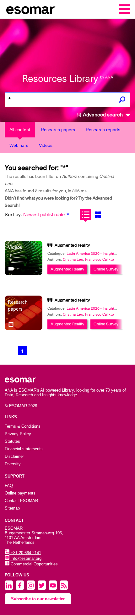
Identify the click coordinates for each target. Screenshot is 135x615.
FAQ (9, 485)
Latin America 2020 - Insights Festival (98, 253)
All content (19, 129)
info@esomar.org (25, 558)
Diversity (13, 464)
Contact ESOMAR (21, 500)
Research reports (103, 129)
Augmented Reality (67, 269)
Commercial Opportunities (33, 564)
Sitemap (12, 508)
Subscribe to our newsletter (38, 598)
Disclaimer (14, 456)
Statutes (12, 441)
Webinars (18, 145)
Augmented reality (72, 245)
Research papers (58, 129)
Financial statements (24, 449)
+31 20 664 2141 (25, 552)
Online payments (20, 493)
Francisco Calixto (99, 259)
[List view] (85, 214)
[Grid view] (97, 214)
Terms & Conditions (22, 426)
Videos (45, 145)
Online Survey (106, 269)
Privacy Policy (18, 433)
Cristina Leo (73, 259)
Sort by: (13, 214)
